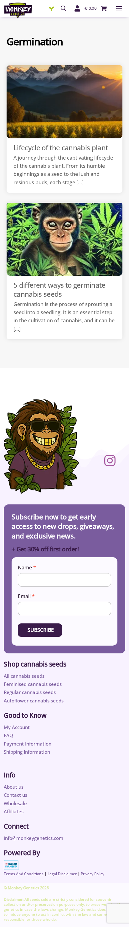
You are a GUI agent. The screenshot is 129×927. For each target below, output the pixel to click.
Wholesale (15, 803)
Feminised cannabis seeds (33, 684)
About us (13, 787)
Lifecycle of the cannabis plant (60, 147)
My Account (17, 727)
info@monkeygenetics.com (33, 838)
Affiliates (13, 811)
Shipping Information (27, 752)
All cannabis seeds (24, 676)
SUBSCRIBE (41, 630)
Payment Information (27, 744)
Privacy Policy (92, 873)
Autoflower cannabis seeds (34, 700)
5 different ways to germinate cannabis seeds (59, 289)
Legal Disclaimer (62, 873)
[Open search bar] (63, 8)
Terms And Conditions (24, 873)
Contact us (15, 795)
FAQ (8, 735)
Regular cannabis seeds (30, 692)
